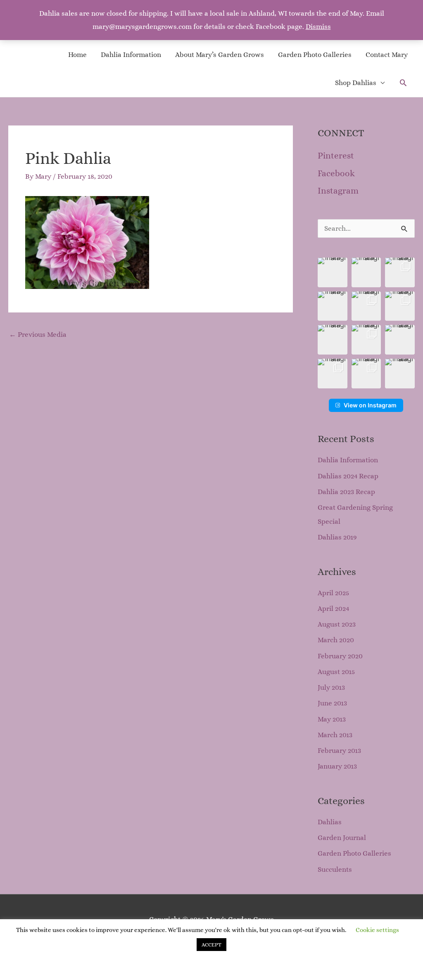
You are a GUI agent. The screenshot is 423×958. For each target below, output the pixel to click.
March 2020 (336, 640)
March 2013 (335, 735)
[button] (403, 82)
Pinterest (336, 156)
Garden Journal (342, 838)
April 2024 (333, 609)
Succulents (335, 869)
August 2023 (337, 624)
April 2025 (333, 593)
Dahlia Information (131, 55)
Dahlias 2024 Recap (348, 476)
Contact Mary (387, 55)
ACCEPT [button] (211, 944)
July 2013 (331, 687)
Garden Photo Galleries (315, 55)
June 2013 (332, 703)
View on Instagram (370, 405)
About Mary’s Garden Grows (219, 55)
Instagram (338, 191)
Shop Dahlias (355, 83)
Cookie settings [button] (377, 930)
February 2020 (340, 656)
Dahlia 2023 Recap (346, 492)
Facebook (336, 173)
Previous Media (38, 334)
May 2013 (332, 719)
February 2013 (339, 751)
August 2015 (336, 672)
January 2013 (337, 766)
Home (77, 55)
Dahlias (330, 822)
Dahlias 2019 (337, 537)
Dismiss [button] (318, 27)
